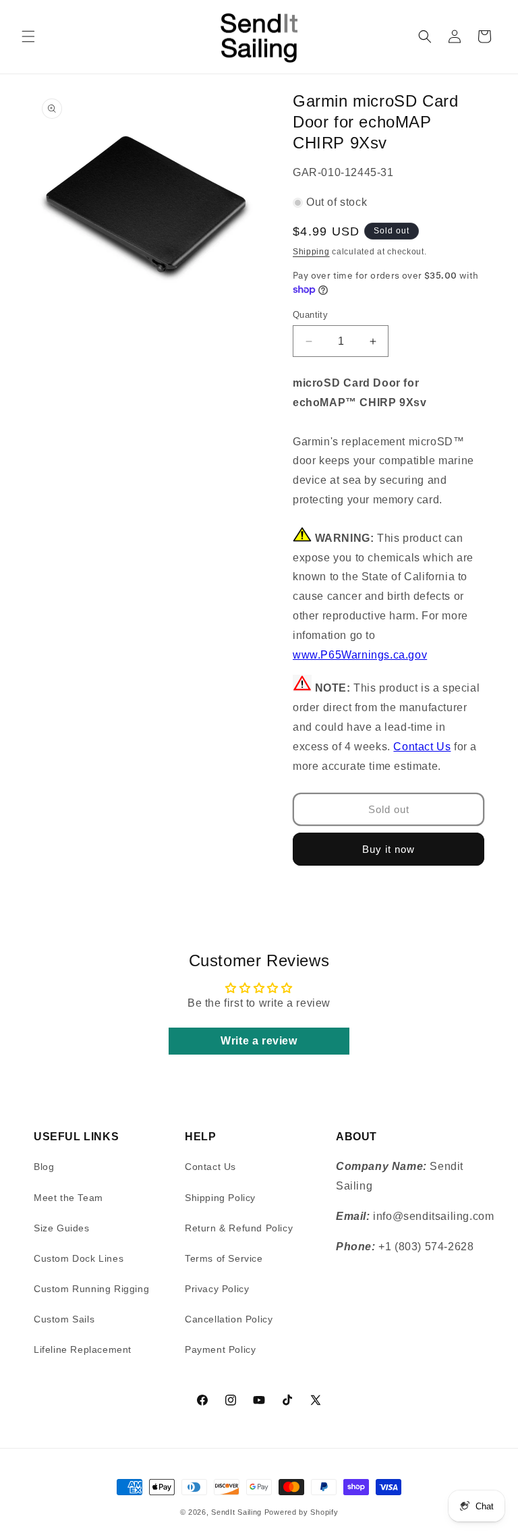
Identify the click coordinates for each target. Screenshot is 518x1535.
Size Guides (62, 1228)
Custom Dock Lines (78, 1258)
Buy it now (388, 849)
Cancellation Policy (228, 1319)
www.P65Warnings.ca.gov (360, 655)
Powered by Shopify (301, 1512)
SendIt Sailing (236, 1512)
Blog (44, 1166)
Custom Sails (64, 1319)
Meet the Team (68, 1197)
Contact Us (422, 746)
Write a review (259, 1040)
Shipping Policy (220, 1197)
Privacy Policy (217, 1288)
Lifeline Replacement (83, 1349)
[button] (28, 36)
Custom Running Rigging (91, 1288)
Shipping (311, 251)
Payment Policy (220, 1349)
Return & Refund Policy (239, 1228)
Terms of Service (224, 1258)
